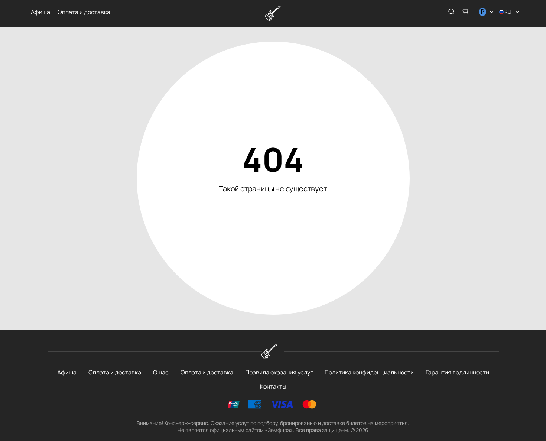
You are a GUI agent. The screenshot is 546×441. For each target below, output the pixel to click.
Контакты (273, 386)
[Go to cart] (465, 11)
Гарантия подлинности (457, 372)
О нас (161, 372)
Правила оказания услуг (279, 372)
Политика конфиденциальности (369, 372)
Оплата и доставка (84, 12)
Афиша (40, 12)
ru (507, 11)
